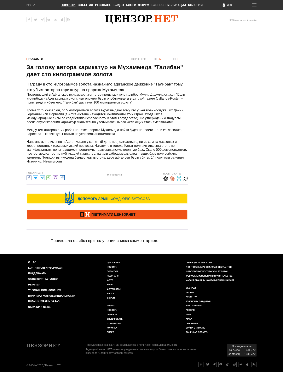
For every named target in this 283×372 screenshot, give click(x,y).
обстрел (191, 288)
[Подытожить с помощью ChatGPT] (165, 178)
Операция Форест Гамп (199, 262)
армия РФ (191, 297)
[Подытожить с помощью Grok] (185, 178)
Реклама (34, 284)
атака (189, 319)
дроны (190, 292)
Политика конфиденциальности (51, 295)
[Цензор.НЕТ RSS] (68, 19)
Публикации (176, 5)
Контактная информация (46, 267)
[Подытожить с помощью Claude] (172, 178)
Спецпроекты (115, 319)
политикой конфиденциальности (158, 344)
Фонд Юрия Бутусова (43, 279)
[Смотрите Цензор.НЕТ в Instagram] (234, 364)
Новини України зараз (44, 301)
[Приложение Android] (55, 19)
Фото (110, 280)
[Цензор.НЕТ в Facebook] (29, 19)
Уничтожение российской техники (206, 271)
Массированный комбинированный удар (210, 280)
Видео (119, 5)
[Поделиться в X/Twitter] (35, 177)
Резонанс (103, 5)
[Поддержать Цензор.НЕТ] (107, 214)
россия (190, 310)
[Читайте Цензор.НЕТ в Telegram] (214, 364)
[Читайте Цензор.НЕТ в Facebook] (200, 364)
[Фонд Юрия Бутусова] (107, 198)
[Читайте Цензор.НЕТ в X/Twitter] (207, 364)
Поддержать (37, 273)
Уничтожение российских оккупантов (209, 267)
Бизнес (157, 5)
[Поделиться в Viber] (55, 177)
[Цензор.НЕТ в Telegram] (42, 19)
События (85, 5)
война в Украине (195, 328)
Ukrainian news (39, 307)
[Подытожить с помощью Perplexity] (179, 178)
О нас (32, 262)
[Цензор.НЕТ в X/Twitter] (35, 19)
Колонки (195, 5)
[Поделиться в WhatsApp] (48, 177)
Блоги (131, 5)
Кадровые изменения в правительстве (209, 276)
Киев (188, 314)
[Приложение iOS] (62, 19)
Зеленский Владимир (198, 301)
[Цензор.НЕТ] (141, 19)
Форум (143, 5)
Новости (68, 5)
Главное (112, 314)
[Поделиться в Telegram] (42, 177)
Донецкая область (197, 332)
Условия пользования (44, 290)
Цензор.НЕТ (113, 262)
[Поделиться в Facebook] (29, 177)
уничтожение (194, 306)
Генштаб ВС (192, 323)
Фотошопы (114, 289)
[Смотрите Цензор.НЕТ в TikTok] (227, 364)
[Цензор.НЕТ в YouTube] (48, 19)
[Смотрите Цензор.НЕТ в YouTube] (220, 364)
